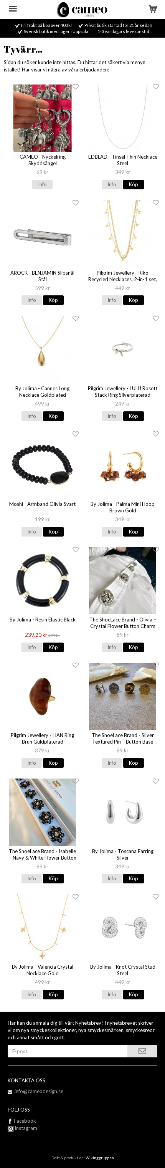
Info (42, 184)
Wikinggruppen (100, 1157)
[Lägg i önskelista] (76, 87)
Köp (133, 184)
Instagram (25, 1128)
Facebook (25, 1121)
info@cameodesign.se (39, 1091)
